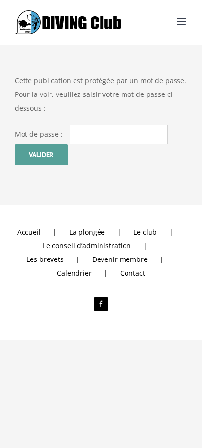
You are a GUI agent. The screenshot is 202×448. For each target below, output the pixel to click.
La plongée (87, 231)
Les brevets (45, 259)
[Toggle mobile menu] (182, 21)
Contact (132, 273)
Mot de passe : (40, 134)
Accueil (29, 231)
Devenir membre (120, 259)
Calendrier (74, 273)
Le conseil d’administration (87, 245)
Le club (145, 231)
